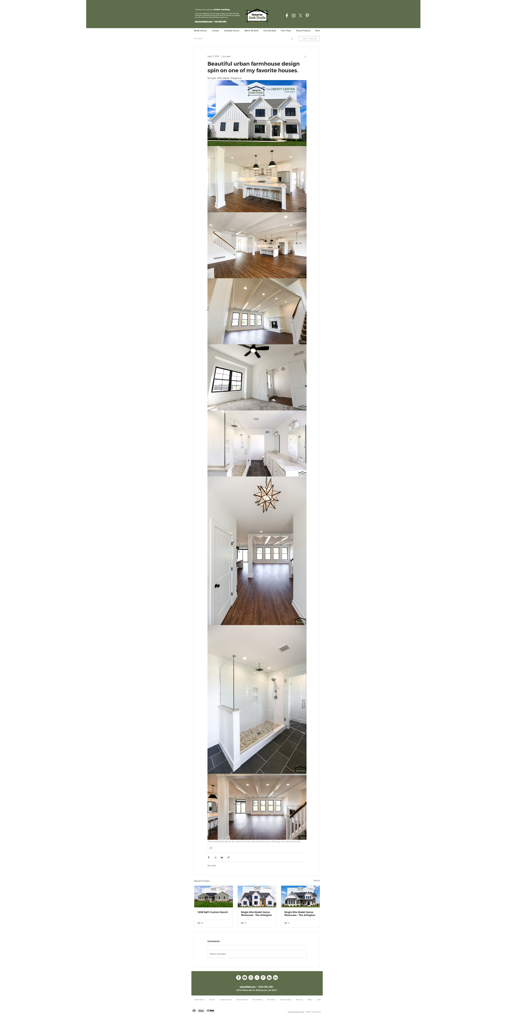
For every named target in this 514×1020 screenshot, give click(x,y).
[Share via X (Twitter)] (215, 857)
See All (317, 880)
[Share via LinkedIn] (222, 857)
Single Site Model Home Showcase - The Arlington (256, 914)
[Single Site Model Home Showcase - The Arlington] (257, 896)
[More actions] (305, 56)
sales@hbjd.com (248, 986)
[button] (292, 38)
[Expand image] (257, 113)
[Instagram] (293, 15)
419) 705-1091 (266, 986)
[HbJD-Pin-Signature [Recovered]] (307, 15)
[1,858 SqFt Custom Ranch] (213, 896)
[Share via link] (228, 857)
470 (210, 848)
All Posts (198, 38)
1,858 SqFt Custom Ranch (212, 912)
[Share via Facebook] (208, 857)
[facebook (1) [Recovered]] (286, 15)
